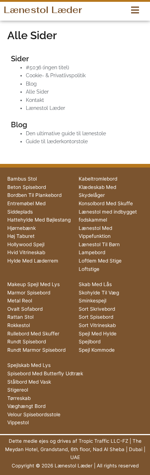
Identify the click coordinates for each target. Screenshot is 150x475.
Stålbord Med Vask (29, 382)
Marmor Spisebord (28, 293)
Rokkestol (18, 325)
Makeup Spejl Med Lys (33, 284)
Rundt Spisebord (26, 341)
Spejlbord (89, 341)
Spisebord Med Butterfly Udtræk (45, 373)
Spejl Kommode (97, 350)
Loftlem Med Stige (100, 261)
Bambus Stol (22, 179)
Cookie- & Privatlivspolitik (56, 75)
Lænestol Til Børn (99, 244)
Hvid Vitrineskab (26, 252)
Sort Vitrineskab (97, 325)
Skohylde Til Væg (99, 293)
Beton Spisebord (26, 187)
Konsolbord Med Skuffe (106, 203)
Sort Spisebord (96, 317)
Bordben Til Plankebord (34, 195)
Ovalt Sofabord (25, 309)
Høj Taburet (21, 236)
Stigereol (17, 390)
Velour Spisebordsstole (33, 414)
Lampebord (92, 252)
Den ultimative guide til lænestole (66, 133)
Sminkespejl (92, 300)
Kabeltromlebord (98, 179)
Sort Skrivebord (97, 309)
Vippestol (18, 422)
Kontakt (35, 100)
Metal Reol (19, 300)
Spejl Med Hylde (98, 333)
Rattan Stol (20, 317)
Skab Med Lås (95, 284)
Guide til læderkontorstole (57, 141)
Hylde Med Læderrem (32, 261)
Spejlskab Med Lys (29, 365)
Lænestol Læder (43, 10)
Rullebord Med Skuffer (33, 333)
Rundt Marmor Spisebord (36, 350)
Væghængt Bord (26, 406)
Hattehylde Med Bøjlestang (39, 220)
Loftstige (89, 269)
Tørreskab (19, 398)
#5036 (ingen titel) (47, 67)
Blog (31, 84)
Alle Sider (37, 92)
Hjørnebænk (21, 228)
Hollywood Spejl (25, 244)
